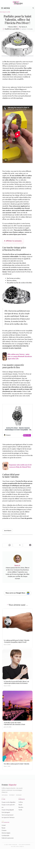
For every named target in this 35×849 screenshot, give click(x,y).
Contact (4, 825)
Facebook (18, 795)
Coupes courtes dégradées (8, 802)
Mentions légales (6, 833)
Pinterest (12, 795)
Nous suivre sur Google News (16, 593)
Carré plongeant (6, 812)
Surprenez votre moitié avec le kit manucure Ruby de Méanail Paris (20, 466)
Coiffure (21, 802)
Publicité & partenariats (8, 838)
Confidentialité (5, 835)
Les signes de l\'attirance (8, 817)
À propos (4, 830)
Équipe (3, 828)
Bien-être (21, 807)
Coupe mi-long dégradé (8, 810)
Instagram (5, 795)
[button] (33, 8)
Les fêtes (8, 12)
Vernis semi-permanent (7, 815)
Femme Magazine (3, 12)
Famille (20, 810)
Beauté (20, 805)
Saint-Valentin (7, 530)
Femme (9, 784)
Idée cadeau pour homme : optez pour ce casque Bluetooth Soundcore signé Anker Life (20, 356)
